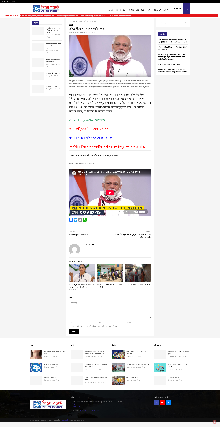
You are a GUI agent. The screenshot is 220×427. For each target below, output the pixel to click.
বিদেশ (124, 10)
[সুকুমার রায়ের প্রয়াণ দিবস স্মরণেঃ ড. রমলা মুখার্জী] (160, 354)
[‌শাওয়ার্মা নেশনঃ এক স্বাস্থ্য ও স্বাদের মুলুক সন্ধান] (38, 62)
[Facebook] (175, 8)
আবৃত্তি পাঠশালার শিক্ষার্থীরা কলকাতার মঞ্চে (137, 364)
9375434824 (75, 406)
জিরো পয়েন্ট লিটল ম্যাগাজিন (51, 364)
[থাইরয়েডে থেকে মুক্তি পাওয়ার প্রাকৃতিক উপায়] (36, 354)
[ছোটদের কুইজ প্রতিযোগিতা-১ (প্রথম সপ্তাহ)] (160, 367)
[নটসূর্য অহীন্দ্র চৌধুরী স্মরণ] (36, 380)
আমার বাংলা (110, 10)
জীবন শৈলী (131, 10)
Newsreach (64, 420)
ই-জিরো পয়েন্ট (157, 10)
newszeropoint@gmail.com (90, 410)
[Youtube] (177, 8)
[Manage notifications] (214, 422)
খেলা (137, 10)
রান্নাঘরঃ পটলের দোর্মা (51, 86)
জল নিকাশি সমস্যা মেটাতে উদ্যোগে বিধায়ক (169, 64)
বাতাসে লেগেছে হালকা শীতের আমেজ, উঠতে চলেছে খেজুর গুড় (53, 46)
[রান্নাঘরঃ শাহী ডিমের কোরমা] (38, 76)
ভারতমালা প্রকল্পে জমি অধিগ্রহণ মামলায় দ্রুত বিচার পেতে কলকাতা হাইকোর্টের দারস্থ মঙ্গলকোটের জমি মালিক (172, 70)
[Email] (180, 8)
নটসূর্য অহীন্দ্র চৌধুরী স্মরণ (50, 377)
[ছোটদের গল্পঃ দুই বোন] (160, 380)
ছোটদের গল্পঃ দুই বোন (173, 377)
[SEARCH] (185, 23)
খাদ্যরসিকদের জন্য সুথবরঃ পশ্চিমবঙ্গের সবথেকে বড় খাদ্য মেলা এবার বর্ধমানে (53, 30)
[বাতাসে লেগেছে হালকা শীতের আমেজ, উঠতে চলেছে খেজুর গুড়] (38, 47)
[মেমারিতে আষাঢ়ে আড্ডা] (118, 380)
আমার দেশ (118, 10)
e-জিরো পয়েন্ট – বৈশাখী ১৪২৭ (78, 234)
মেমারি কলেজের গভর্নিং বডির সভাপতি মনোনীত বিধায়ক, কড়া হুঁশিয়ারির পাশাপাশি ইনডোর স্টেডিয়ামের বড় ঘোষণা (172, 40)
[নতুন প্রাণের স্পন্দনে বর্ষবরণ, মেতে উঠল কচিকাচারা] (118, 354)
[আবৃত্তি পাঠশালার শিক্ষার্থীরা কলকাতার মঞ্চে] (118, 367)
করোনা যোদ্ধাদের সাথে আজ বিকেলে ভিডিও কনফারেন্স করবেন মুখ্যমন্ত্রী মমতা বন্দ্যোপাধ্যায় (81, 287)
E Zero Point (75, 32)
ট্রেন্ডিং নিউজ (166, 10)
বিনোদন (143, 10)
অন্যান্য (70, 25)
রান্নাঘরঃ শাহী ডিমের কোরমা (53, 73)
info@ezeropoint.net (78, 404)
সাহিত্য (149, 10)
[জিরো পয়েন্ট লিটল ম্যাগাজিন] (36, 367)
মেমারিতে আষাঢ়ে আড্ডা (132, 377)
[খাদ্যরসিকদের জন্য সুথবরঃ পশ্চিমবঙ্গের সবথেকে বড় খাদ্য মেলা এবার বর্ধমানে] (38, 31)
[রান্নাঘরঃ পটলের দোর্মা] (38, 89)
